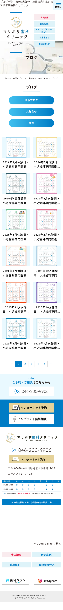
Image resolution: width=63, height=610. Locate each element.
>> (51, 364)
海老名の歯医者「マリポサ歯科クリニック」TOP (26, 78)
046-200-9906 (34, 450)
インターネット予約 (33, 459)
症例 (31, 122)
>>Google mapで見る (47, 543)
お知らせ (31, 111)
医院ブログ (31, 100)
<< (12, 364)
